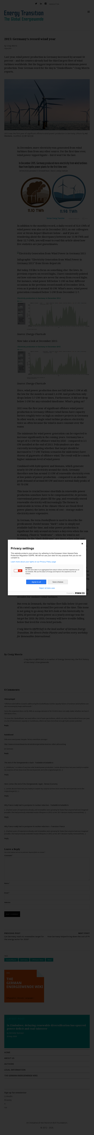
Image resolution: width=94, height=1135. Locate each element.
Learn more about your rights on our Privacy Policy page (33, 562)
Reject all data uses (47, 588)
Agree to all (36, 582)
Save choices (58, 582)
